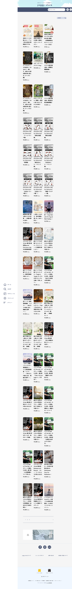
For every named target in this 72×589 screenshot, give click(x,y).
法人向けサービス (44, 576)
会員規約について (31, 580)
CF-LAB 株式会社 (49, 582)
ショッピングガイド (39, 555)
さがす (9, 289)
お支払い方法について (63, 555)
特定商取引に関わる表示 (49, 580)
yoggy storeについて (26, 555)
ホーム (9, 284)
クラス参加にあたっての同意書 (40, 580)
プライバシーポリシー (58, 580)
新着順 (59, 17)
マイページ (11, 298)
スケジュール (11, 293)
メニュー (9, 302)
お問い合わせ (51, 555)
